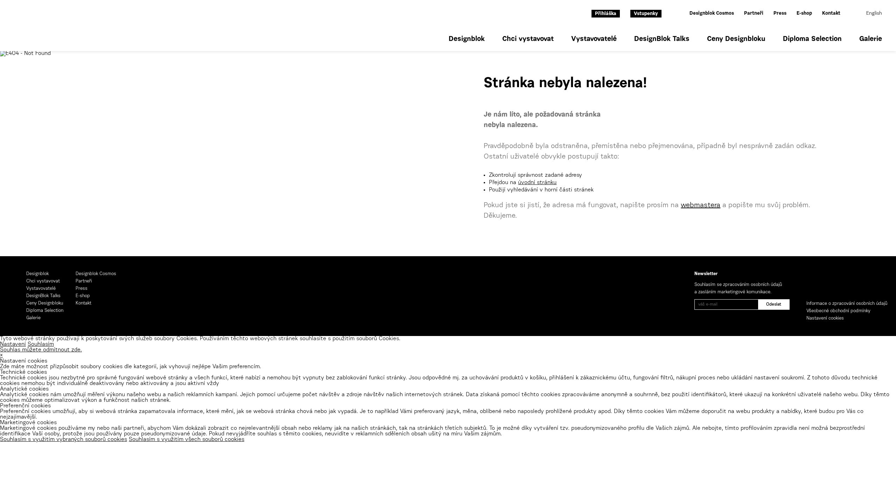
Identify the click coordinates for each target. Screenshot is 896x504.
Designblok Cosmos (712, 13)
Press (780, 13)
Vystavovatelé (594, 39)
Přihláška (605, 14)
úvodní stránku (537, 183)
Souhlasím (41, 344)
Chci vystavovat (528, 39)
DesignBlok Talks (662, 39)
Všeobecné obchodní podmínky (838, 311)
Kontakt (831, 13)
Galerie (870, 39)
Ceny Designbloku (736, 39)
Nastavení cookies (825, 318)
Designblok (467, 39)
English (874, 13)
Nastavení (13, 344)
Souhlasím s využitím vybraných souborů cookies (63, 439)
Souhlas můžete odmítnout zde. (41, 350)
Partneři (753, 13)
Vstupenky (646, 14)
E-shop (804, 13)
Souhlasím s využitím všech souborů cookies (186, 439)
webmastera (700, 205)
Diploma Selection (812, 39)
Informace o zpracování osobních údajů (846, 303)
